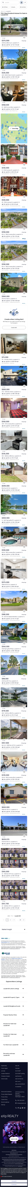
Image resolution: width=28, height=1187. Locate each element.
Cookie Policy (4, 1099)
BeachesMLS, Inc (5, 942)
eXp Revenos (18, 1076)
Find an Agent (4, 1068)
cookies (5, 1168)
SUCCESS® (18, 1070)
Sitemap (3, 1104)
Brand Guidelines (5, 1102)
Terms (22, 1172)
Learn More (20, 1166)
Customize (14, 1184)
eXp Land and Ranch (20, 1084)
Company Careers (5, 1076)
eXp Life (17, 1065)
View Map (15, 128)
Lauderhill (18, 916)
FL (12, 916)
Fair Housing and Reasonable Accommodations (14, 1154)
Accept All (14, 1181)
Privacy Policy (4, 1096)
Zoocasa (17, 1068)
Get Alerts (23, 7)
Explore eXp (4, 1065)
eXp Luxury (17, 1081)
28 (20, 920)
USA (8, 916)
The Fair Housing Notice (19, 1163)
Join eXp (3, 1070)
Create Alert (14, 327)
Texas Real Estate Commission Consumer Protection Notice (14, 1160)
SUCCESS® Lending (20, 1073)
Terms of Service (13, 1152)
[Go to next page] (23, 919)
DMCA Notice (14, 1150)
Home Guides (4, 1078)
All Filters (6, 7)
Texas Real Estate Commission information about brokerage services (14, 1159)
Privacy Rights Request (6, 1094)
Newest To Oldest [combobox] (14, 7)
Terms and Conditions (6, 1091)
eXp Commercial (19, 1078)
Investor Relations (5, 1073)
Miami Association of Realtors (11, 959)
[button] (14, 929)
